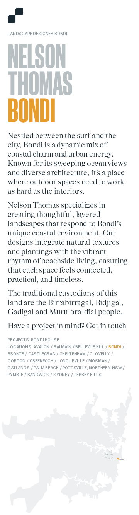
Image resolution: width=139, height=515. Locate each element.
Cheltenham (72, 353)
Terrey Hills (87, 374)
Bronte (16, 353)
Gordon (16, 360)
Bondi (114, 347)
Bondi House (45, 340)
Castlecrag (41, 353)
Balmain (62, 347)
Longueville (71, 360)
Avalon (41, 347)
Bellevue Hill (89, 347)
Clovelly (100, 353)
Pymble (15, 374)
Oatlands (19, 367)
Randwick (38, 374)
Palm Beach (46, 367)
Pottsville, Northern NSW (92, 367)
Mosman (97, 360)
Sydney (61, 374)
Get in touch (106, 325)
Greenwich (42, 360)
